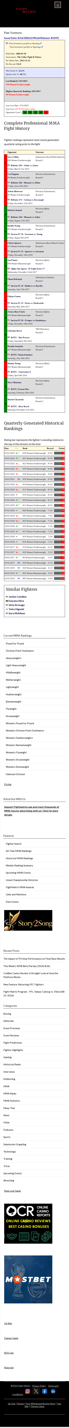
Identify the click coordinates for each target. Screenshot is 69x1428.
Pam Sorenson (13, 32)
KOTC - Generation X (21, 372)
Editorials (8, 1020)
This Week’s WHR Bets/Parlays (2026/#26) (26, 966)
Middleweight (13, 672)
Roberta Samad (15, 210)
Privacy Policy (39, 1386)
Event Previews (11, 1028)
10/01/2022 (9, 458)
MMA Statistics (11, 1100)
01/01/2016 (9, 578)
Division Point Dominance (20, 650)
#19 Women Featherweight (18, 84)
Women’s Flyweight (16, 752)
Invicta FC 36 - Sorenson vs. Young (26, 234)
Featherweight (14, 694)
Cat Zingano (13, 174)
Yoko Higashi (16, 609)
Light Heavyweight (16, 665)
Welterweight (13, 679)
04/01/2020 (9, 495)
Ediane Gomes (14, 296)
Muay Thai (9, 1108)
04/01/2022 (9, 469)
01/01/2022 (9, 474)
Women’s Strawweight (18, 759)
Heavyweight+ (14, 658)
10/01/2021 (9, 479)
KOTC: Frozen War (20, 389)
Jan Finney (13, 260)
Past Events (12, 901)
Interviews (9, 1071)
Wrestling (8, 1180)
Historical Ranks (12, 1064)
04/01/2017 (9, 557)
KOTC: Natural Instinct (21, 355)
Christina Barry (15, 331)
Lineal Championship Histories (22, 880)
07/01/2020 (9, 489)
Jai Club (11, 1403)
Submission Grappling (14, 1144)
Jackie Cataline (17, 596)
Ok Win (8, 1323)
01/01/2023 (9, 453)
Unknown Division (15, 774)
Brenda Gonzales (15, 346)
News (6, 1115)
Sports (6, 1137)
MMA (6, 1086)
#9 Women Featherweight (17, 94)
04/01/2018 (9, 536)
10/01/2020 (9, 484)
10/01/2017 (9, 547)
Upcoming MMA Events (18, 872)
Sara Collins (30, 109)
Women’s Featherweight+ (19, 737)
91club (7, 784)
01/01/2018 (9, 542)
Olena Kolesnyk (15, 279)
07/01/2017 (9, 552)
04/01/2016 (9, 573)
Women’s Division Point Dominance (25, 730)
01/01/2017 (9, 563)
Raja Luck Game (12, 1190)
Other (6, 1122)
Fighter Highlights (13, 1050)
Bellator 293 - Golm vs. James (24, 165)
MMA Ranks (9, 1093)
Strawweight (12, 716)
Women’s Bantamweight (18, 745)
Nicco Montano (14, 382)
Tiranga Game (37, 1406)
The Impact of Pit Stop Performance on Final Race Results (34, 958)
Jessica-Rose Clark (16, 312)
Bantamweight (13, 701)
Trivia (6, 1166)
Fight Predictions (12, 1042)
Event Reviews (11, 1035)
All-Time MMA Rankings (19, 850)
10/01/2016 (9, 568)
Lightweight (12, 687)
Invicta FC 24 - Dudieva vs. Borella (27, 286)
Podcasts (8, 1129)
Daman (20, 1403)
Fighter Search (14, 843)
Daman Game (11, 1338)
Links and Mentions (16, 894)
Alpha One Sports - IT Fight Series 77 (28, 269)
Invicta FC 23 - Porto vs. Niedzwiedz (27, 303)
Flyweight (11, 708)
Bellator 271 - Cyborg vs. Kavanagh (27, 200)
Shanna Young (14, 363)
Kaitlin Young (14, 226)
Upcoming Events (12, 1173)
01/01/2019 (9, 521)
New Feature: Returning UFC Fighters (23, 984)
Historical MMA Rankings (19, 858)
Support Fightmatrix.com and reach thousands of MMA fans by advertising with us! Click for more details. (31, 810)
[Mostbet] (28, 1302)
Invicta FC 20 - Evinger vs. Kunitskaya (28, 320)
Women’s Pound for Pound (20, 723)
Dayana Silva (16, 600)
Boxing (7, 1013)
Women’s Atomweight (17, 766)
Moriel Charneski (16, 399)
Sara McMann (17, 613)
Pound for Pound (15, 643)
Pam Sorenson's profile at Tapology (25, 47)
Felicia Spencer (15, 243)
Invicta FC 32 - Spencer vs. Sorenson (27, 251)
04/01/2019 (9, 516)
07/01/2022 (9, 463)
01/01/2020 (9, 500)
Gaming (7, 1057)
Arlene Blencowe (15, 191)
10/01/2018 (9, 526)
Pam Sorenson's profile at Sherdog (24, 43)
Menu (58, 5)
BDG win (9, 1352)
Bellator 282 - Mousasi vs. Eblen (25, 182)
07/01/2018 (9, 531)
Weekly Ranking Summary (19, 865)
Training (7, 1158)
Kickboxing (9, 1078)
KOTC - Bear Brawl (20, 406)
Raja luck (9, 1367)
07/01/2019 (9, 510)
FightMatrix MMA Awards (20, 887)
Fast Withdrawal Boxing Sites (40, 1403)
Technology (9, 1151)
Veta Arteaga (17, 604)
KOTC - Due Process (20, 337)
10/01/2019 (9, 505)
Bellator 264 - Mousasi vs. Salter (25, 217)
